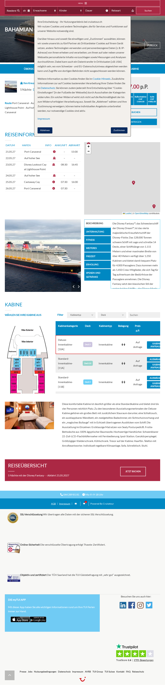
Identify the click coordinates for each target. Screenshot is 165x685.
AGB (53, 504)
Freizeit (90, 256)
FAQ (128, 671)
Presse (23, 671)
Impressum (64, 504)
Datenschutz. (48, 87)
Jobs (30, 671)
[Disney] (43, 255)
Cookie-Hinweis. (101, 78)
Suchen (148, 10)
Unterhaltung (95, 231)
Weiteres (91, 248)
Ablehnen (45, 130)
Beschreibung (94, 223)
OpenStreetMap (142, 213)
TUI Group (97, 671)
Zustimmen (119, 130)
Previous (73, 287)
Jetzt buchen (132, 112)
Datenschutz (64, 671)
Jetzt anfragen (132, 122)
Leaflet (128, 213)
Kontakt (120, 671)
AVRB (88, 671)
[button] (154, 206)
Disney (43, 255)
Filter (60, 314)
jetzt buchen (133, 471)
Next (78, 287)
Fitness (90, 239)
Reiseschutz (138, 671)
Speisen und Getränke (93, 274)
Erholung (92, 264)
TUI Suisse (110, 671)
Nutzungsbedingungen (45, 671)
